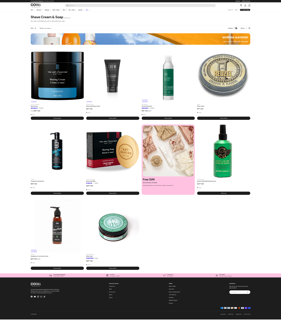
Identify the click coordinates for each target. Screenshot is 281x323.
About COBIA (172, 286)
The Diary (171, 297)
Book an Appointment (174, 292)
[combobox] (140, 5)
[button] (249, 5)
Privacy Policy (223, 314)
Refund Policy (230, 314)
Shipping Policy (239, 314)
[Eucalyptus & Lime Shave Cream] (57, 226)
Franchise (171, 289)
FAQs (110, 289)
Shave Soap (89, 256)
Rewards (238, 1)
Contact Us (112, 286)
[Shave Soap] (112, 226)
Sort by (42, 28)
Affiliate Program (246, 1)
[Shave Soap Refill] (112, 151)
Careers (171, 303)
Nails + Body (56, 10)
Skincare (39, 10)
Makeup (47, 10)
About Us (230, 10)
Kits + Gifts (72, 10)
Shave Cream (34, 106)
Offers (236, 10)
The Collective (172, 294)
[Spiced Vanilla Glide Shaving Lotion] (223, 151)
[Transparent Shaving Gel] (57, 151)
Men (64, 10)
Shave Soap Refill (90, 181)
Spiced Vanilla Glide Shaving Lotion (206, 181)
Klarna (110, 294)
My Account (112, 292)
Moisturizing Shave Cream (93, 106)
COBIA (35, 314)
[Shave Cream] (57, 76)
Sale (87, 10)
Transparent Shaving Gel (37, 181)
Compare (230, 28)
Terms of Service (247, 314)
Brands (80, 10)
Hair (32, 10)
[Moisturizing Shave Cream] (112, 76)
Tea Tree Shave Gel (147, 106)
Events (111, 297)
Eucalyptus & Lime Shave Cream (39, 256)
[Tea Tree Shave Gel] (168, 76)
